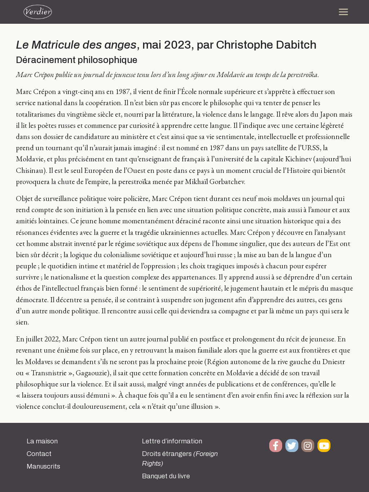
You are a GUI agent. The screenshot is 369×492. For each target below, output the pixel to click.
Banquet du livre (166, 476)
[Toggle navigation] (343, 12)
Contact (39, 453)
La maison (42, 441)
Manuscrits (43, 466)
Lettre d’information (172, 441)
